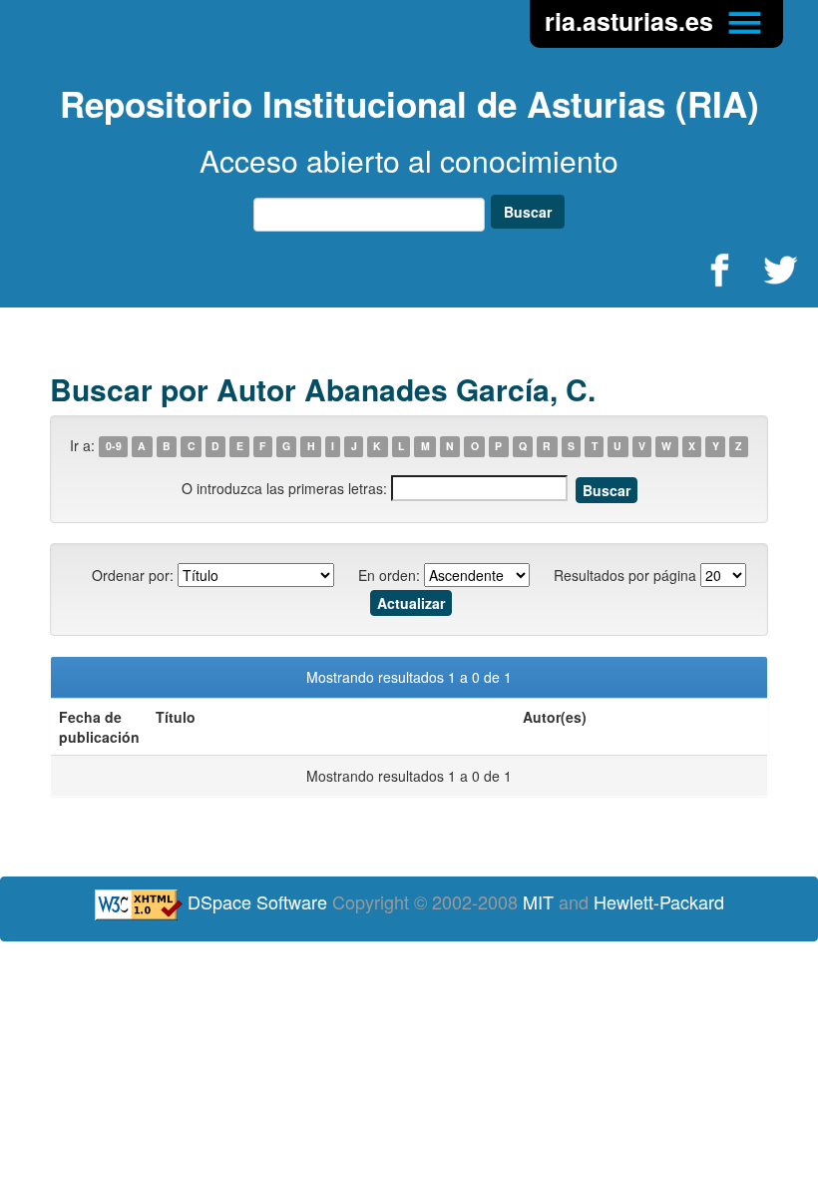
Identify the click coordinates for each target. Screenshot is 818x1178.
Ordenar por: (133, 575)
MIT (538, 901)
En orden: (389, 575)
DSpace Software (257, 901)
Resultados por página (625, 575)
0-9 (114, 446)
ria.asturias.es (632, 21)
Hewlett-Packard (659, 901)
